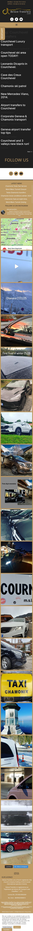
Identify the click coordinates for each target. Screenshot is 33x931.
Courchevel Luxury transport (13, 43)
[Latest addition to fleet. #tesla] (16, 395)
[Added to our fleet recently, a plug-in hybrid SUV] (16, 428)
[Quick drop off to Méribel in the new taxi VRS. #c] (16, 622)
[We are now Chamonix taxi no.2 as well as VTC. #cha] (16, 686)
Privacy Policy (28, 911)
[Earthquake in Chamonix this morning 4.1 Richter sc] (16, 234)
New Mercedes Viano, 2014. (15, 95)
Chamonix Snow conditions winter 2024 (16, 196)
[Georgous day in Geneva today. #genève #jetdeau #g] (16, 719)
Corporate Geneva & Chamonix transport (14, 118)
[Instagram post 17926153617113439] (16, 363)
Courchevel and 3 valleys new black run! (15, 142)
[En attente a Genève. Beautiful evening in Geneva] (16, 783)
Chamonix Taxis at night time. (16, 199)
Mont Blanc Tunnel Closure (16, 189)
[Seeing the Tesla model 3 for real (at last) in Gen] (16, 848)
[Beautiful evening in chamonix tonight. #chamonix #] (16, 331)
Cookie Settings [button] (7, 927)
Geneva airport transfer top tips (16, 131)
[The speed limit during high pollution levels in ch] (16, 266)
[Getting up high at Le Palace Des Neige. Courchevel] (16, 654)
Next (29, 151)
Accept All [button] (17, 927)
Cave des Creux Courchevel (11, 76)
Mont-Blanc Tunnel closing (16, 202)
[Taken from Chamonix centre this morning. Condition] (16, 298)
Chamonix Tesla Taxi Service (16, 186)
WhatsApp (2, 33)
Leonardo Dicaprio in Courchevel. (14, 65)
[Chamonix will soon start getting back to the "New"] (16, 492)
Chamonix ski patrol (13, 86)
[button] (16, 24)
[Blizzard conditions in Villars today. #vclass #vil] (16, 815)
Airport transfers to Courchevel (13, 106)
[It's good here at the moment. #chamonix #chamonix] (16, 589)
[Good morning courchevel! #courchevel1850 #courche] (16, 557)
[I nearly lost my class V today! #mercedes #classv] (16, 525)
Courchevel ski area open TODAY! (13, 54)
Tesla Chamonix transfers (16, 192)
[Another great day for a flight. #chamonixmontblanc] (16, 751)
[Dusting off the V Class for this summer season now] (16, 460)
